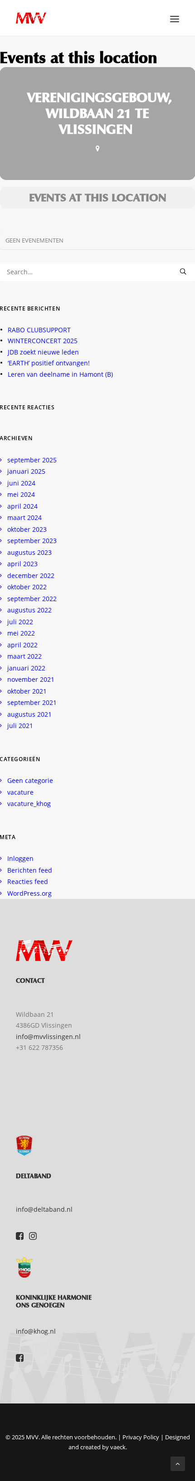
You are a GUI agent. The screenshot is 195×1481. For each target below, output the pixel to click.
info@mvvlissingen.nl (48, 1036)
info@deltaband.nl (44, 1209)
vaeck (118, 1447)
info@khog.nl (36, 1331)
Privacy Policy (140, 1437)
